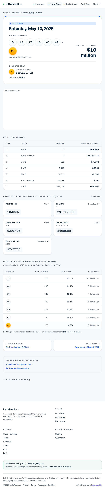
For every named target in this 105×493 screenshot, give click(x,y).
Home (5, 13)
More (95, 4)
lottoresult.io (96, 485)
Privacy (26, 485)
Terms (33, 485)
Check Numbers (10, 434)
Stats (5, 445)
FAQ (5, 453)
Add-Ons (85, 4)
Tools (5, 438)
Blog (5, 449)
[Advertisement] (52, 111)
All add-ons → (96, 197)
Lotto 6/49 (55, 4)
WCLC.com (60, 438)
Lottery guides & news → (18, 368)
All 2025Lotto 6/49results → (19, 364)
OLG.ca (58, 434)
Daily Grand (71, 4)
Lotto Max (40, 4)
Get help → (68, 467)
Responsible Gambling (46, 485)
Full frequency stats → (72, 332)
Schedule (7, 441)
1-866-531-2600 (55, 467)
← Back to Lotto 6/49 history (16, 379)
